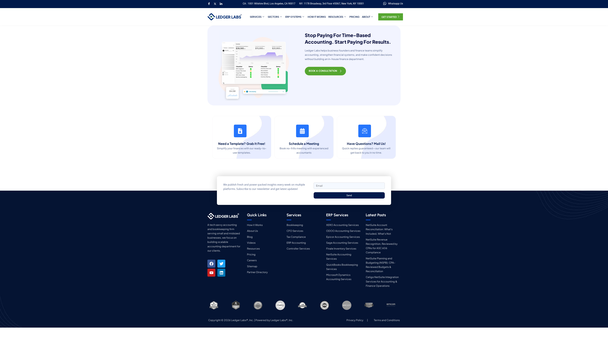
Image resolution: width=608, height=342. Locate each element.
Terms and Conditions (387, 320)
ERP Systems (293, 16)
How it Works (317, 16)
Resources (335, 16)
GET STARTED (389, 16)
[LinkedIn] (221, 3)
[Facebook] (209, 3)
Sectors (273, 16)
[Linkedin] (221, 273)
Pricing (354, 16)
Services (256, 16)
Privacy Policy (354, 320)
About (366, 16)
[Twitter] (215, 3)
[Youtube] (211, 273)
